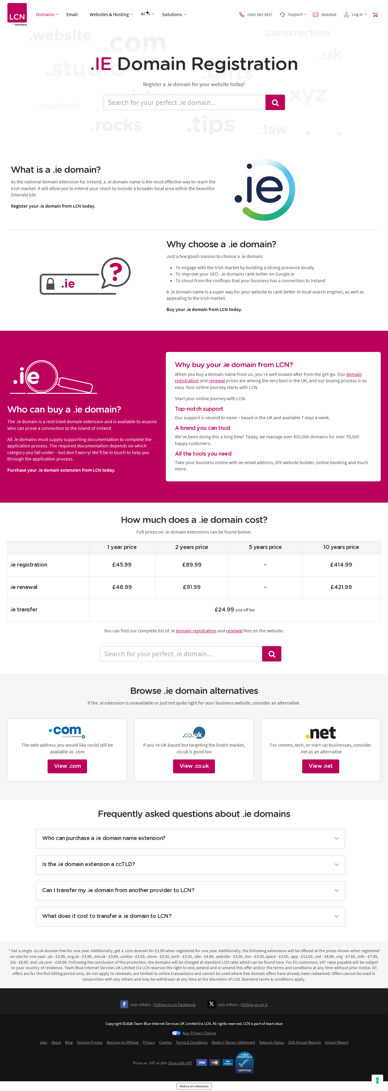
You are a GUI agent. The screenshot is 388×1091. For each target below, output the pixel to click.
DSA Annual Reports (304, 1042)
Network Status (271, 1042)
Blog (69, 1042)
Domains (45, 14)
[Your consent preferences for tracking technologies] (377, 1080)
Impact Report (336, 1042)
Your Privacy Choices (199, 1033)
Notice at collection (194, 1086)
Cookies (165, 1042)
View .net (321, 766)
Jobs (43, 1042)
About (56, 1042)
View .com (67, 766)
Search (275, 102)
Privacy (149, 1042)
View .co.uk (194, 766)
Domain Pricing (89, 1042)
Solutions (172, 14)
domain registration (196, 630)
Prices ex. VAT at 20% (162, 1063)
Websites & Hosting (109, 14)
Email (72, 14)
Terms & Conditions (191, 1042)
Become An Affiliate (123, 1042)
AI (143, 14)
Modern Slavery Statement (233, 1042)
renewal (217, 380)
